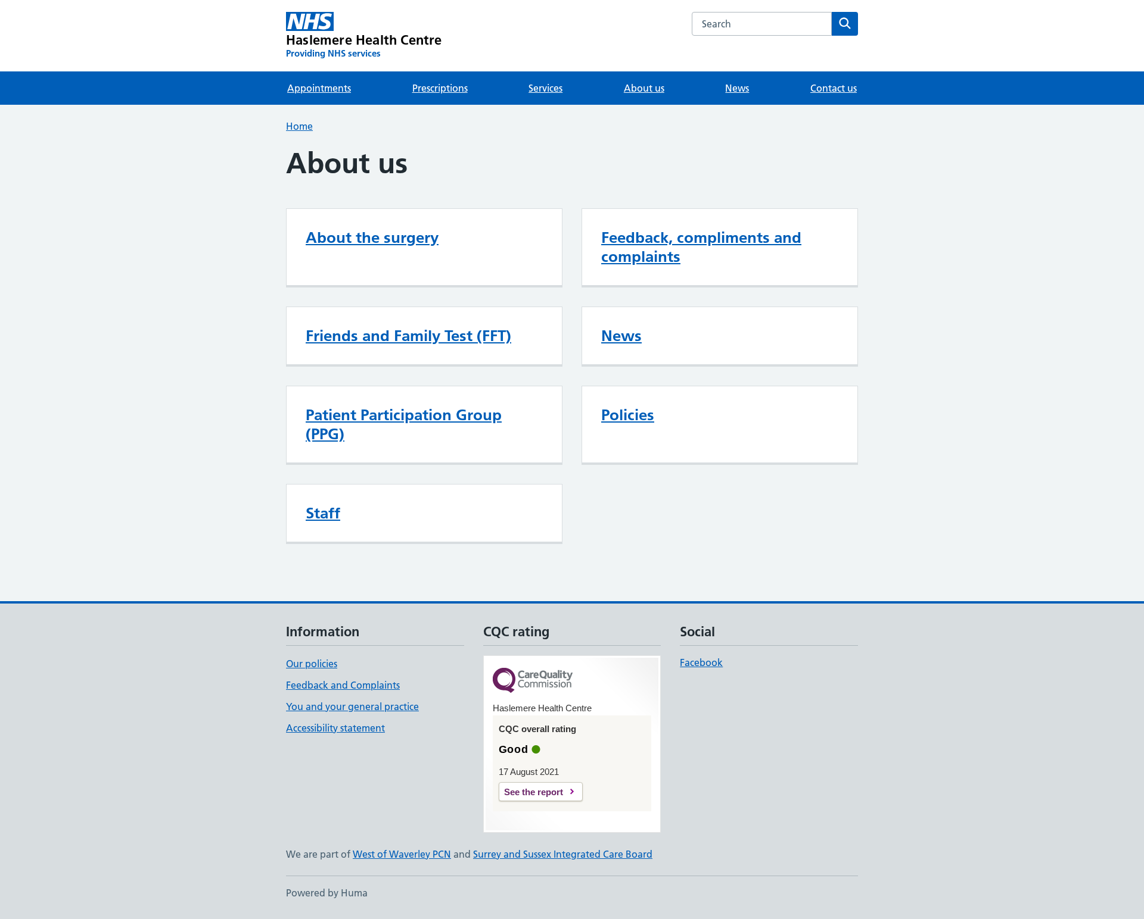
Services (545, 88)
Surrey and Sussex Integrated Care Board (562, 854)
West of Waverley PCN (402, 854)
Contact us (833, 88)
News (737, 88)
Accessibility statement (335, 728)
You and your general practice (352, 706)
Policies (627, 414)
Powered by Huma (327, 893)
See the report (533, 792)
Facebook (701, 662)
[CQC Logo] (533, 681)
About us (644, 88)
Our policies (311, 664)
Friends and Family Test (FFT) (408, 335)
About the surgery (372, 237)
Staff (323, 513)
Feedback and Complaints (343, 685)
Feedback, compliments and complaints (701, 247)
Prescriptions (440, 88)
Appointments (319, 88)
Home (299, 126)
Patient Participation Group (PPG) (404, 424)
